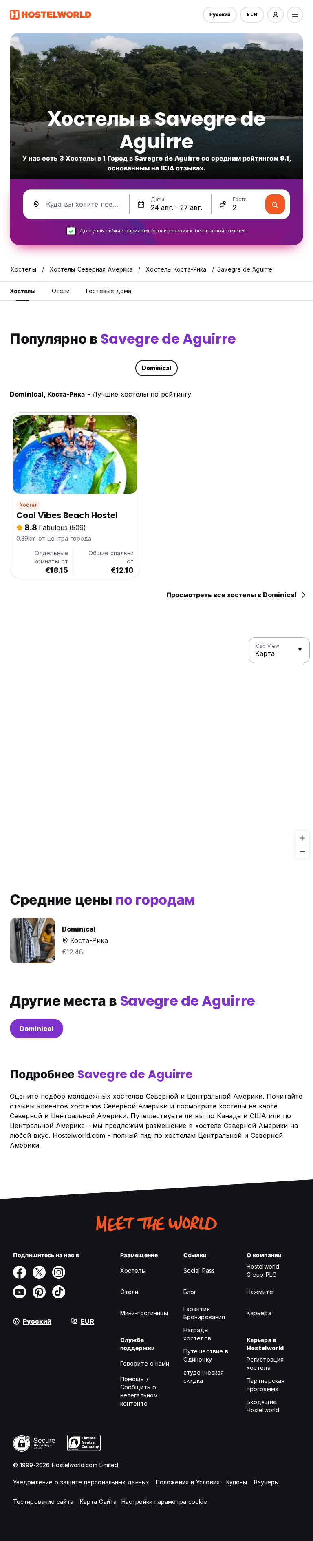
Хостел (28, 505)
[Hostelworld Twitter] (39, 1272)
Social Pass (199, 1270)
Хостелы (133, 1270)
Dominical (36, 1028)
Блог (189, 1291)
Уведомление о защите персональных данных (81, 1482)
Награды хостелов (197, 1334)
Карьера (259, 1312)
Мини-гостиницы (144, 1312)
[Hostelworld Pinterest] (39, 1291)
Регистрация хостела (265, 1363)
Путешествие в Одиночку (205, 1355)
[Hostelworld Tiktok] (58, 1291)
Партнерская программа (265, 1384)
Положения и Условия (188, 1482)
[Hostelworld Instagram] (58, 1272)
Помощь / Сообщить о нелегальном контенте (139, 1391)
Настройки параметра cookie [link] (164, 1501)
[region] (156, 748)
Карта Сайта (98, 1501)
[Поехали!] (275, 204)
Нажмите (260, 1291)
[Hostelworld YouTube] (19, 1291)
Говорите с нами (145, 1363)
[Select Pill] (275, 15)
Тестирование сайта (43, 1501)
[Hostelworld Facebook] (19, 1272)
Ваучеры (266, 1482)
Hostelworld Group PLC (263, 1270)
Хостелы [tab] (22, 290)
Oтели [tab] (61, 290)
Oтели (129, 1291)
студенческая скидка (203, 1376)
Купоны (236, 1482)
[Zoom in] (302, 838)
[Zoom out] (302, 851)
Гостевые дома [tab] (108, 290)
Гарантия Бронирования (204, 1312)
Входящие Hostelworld (263, 1405)
